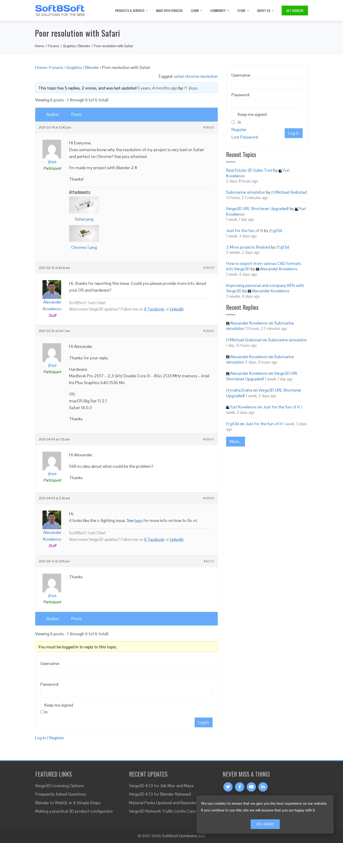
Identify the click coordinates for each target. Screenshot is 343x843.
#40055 (208, 439)
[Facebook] (239, 787)
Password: (49, 684)
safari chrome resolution (196, 76)
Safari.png (84, 219)
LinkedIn (177, 309)
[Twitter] (228, 787)
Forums (56, 67)
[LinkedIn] (263, 787)
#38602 (208, 331)
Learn (195, 10)
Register (56, 737)
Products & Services (129, 10)
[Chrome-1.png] (84, 233)
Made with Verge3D (169, 10)
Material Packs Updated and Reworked (163, 802)
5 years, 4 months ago (157, 88)
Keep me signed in (58, 708)
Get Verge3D (294, 10)
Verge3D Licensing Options (59, 785)
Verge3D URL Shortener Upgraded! (257, 208)
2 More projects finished (248, 247)
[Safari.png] (84, 204)
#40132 (209, 561)
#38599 (208, 268)
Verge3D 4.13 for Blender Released (160, 794)
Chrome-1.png (84, 247)
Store (241, 10)
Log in (40, 737)
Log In (203, 722)
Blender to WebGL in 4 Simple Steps (68, 802)
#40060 (208, 498)
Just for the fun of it (244, 230)
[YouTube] (251, 787)
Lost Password (244, 137)
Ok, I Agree (265, 824)
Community (218, 10)
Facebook (156, 309)
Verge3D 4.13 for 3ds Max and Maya (161, 785)
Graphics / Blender (82, 67)
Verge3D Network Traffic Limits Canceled (166, 811)
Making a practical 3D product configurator (74, 811)
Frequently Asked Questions (60, 794)
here (138, 520)
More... (236, 441)
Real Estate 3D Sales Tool (249, 170)
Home (40, 67)
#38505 (208, 127)
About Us (263, 10)
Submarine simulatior (245, 192)
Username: (50, 663)
